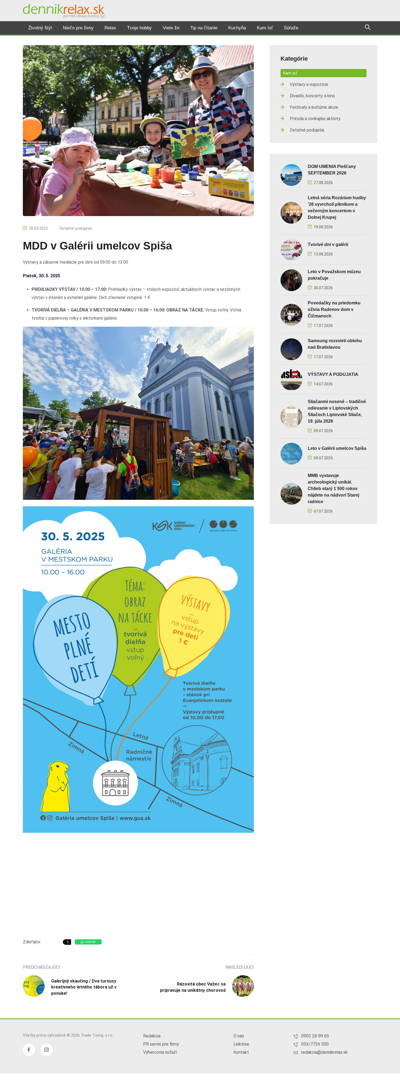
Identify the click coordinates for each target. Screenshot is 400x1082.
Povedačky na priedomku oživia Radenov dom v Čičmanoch (334, 309)
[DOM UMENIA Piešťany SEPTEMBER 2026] (291, 174)
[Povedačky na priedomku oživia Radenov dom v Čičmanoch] (291, 314)
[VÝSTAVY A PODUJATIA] (291, 379)
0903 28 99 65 (315, 1036)
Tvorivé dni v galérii (328, 244)
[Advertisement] (138, 891)
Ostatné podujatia (75, 228)
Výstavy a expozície (309, 84)
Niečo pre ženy (78, 27)
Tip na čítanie (203, 27)
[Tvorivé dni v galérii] (291, 249)
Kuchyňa (237, 27)
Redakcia (152, 1036)
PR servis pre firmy (161, 1044)
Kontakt (241, 1052)
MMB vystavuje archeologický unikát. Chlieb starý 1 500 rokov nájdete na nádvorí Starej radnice (333, 488)
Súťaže (291, 27)
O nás (238, 1036)
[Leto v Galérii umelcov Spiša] (291, 453)
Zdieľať (90, 942)
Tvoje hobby (139, 27)
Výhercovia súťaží (160, 1052)
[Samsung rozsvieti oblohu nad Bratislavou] (291, 348)
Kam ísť (265, 27)
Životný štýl (40, 27)
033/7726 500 (315, 1044)
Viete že (171, 27)
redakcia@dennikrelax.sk (324, 1052)
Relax (110, 27)
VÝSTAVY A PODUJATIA (333, 374)
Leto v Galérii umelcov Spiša (337, 448)
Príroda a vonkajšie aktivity (315, 118)
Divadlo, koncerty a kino (312, 95)
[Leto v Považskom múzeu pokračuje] (291, 279)
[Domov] (63, 11)
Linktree (241, 1044)
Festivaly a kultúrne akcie (314, 107)
